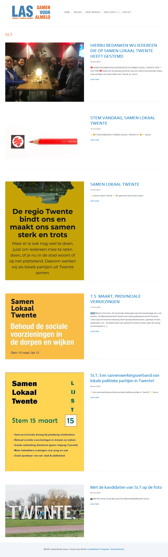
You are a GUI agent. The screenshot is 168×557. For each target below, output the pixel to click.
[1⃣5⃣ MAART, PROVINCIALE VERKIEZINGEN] (44, 326)
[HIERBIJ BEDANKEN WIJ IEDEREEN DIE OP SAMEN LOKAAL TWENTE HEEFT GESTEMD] (44, 72)
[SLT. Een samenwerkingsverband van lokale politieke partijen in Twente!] (44, 421)
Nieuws (78, 12)
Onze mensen (93, 12)
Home (67, 12)
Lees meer (94, 79)
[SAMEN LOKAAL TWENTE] (44, 230)
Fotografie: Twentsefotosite (112, 549)
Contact (127, 12)
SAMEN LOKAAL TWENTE (114, 184)
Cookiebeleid (93, 549)
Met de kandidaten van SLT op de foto (126, 487)
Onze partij (110, 12)
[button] (118, 12)
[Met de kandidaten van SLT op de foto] (44, 510)
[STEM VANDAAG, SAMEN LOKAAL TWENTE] (44, 141)
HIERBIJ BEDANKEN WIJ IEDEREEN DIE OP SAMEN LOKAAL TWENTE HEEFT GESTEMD (123, 51)
